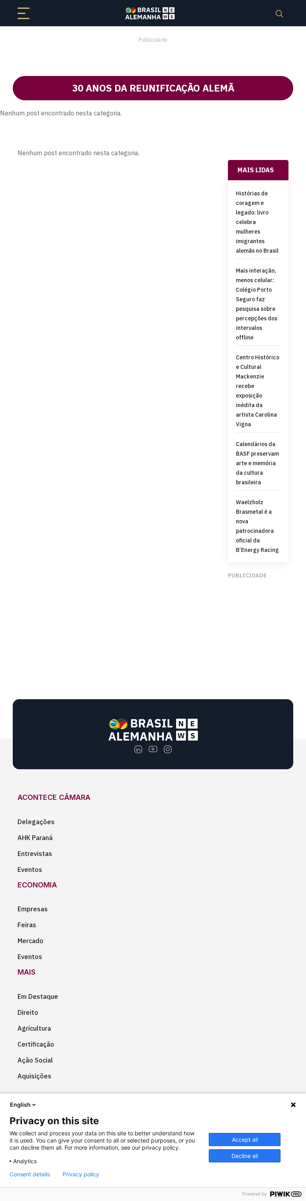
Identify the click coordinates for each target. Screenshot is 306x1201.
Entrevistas (35, 854)
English (20, 1104)
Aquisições (34, 1076)
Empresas (33, 909)
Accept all (245, 1139)
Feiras (27, 925)
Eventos (30, 869)
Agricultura (34, 1028)
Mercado (30, 941)
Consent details (30, 1174)
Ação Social (35, 1060)
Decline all (244, 1155)
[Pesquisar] (279, 13)
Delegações (36, 822)
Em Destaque (38, 996)
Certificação (36, 1044)
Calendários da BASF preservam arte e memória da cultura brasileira (257, 463)
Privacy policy (81, 1174)
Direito (28, 1012)
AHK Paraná (35, 838)
